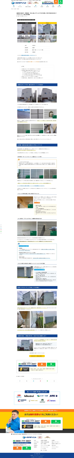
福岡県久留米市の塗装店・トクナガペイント (28, 55)
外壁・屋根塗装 (32, 19)
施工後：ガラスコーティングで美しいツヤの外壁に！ (30, 76)
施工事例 (35, 443)
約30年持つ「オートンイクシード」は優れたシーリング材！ (32, 71)
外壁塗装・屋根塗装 (44, 440)
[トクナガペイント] (18, 3)
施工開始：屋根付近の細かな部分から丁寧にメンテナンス (31, 70)
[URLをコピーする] (54, 381)
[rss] (38, 453)
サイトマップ (54, 448)
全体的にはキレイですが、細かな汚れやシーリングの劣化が (31, 68)
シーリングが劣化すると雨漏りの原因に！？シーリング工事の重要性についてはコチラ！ (31, 185)
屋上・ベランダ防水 (44, 450)
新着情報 (35, 446)
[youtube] (37, 453)
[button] (20, 381)
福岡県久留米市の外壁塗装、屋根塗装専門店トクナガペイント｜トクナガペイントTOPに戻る (27, 434)
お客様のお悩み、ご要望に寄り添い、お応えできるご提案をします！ (32, 77)
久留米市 (22, 19)
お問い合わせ (54, 445)
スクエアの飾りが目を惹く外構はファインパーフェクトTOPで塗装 (33, 75)
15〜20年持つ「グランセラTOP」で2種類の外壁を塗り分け (32, 73)
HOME (35, 440)
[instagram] (34, 453)
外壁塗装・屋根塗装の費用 (45, 442)
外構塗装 (27, 19)
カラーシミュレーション (44, 446)
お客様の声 (35, 445)
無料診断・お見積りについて (56, 443)
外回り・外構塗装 (43, 443)
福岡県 (19, 19)
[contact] (39, 453)
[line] (36, 453)
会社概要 (53, 440)
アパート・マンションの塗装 (45, 445)
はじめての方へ (36, 442)
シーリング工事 (43, 448)
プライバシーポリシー (55, 446)
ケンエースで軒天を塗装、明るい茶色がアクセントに (31, 72)
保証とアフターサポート (55, 442)
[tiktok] (35, 453)
